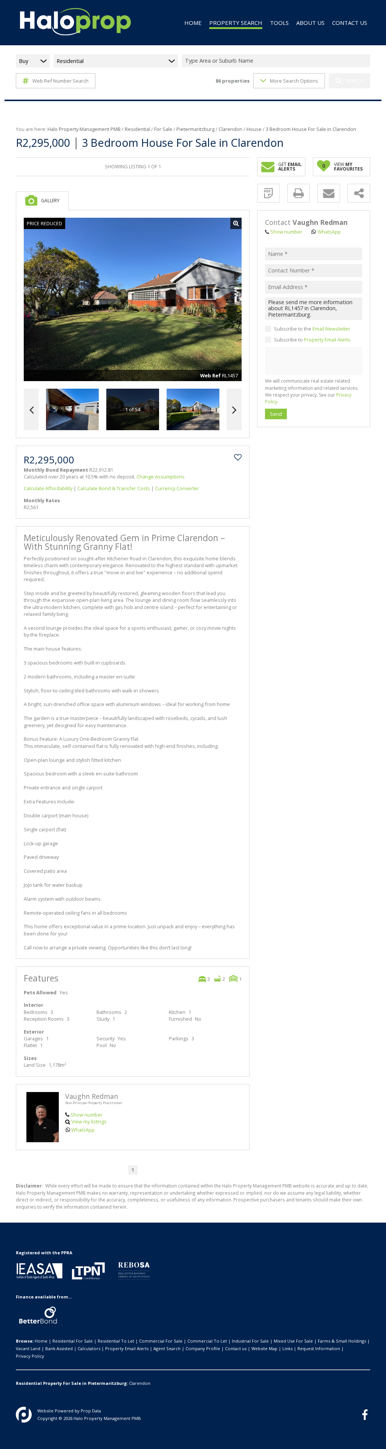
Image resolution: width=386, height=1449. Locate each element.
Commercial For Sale (160, 1341)
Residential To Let (116, 1341)
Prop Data (91, 1411)
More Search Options (294, 80)
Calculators (89, 1348)
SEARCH (354, 80)
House (254, 129)
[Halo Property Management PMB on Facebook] (365, 1414)
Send (276, 414)
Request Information (318, 1348)
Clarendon (230, 129)
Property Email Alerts (327, 339)
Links (287, 1348)
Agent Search (167, 1348)
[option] (193, 410)
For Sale (163, 129)
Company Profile (202, 1348)
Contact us (236, 1348)
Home (41, 1341)
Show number (86, 1114)
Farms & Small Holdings (342, 1341)
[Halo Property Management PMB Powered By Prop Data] (24, 1415)
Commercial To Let (207, 1341)
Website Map (264, 1348)
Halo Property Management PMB (84, 129)
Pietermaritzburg (195, 129)
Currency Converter (177, 488)
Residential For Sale (72, 1341)
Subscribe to (312, 339)
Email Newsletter (331, 328)
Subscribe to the (312, 328)
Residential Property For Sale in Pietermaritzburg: (72, 1383)
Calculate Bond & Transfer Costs (113, 488)
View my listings (89, 1121)
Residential (137, 129)
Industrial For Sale (250, 1341)
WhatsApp (83, 1129)
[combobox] (277, 61)
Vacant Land (28, 1348)
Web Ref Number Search (60, 80)
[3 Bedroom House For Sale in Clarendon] (133, 299)
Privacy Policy (30, 1356)
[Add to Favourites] (238, 457)
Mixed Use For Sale (293, 1341)
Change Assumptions (160, 476)
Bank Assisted (59, 1348)
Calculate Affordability (48, 488)
